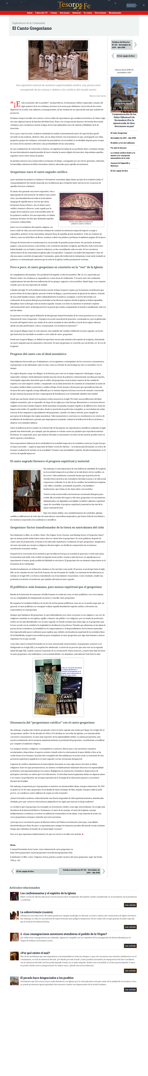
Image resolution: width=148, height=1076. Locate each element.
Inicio (29, 12)
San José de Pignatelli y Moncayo (120, 164)
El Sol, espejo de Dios (25, 871)
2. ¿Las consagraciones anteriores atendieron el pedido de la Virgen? (63, 934)
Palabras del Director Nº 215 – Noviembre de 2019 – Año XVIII (81, 871)
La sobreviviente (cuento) (36, 912)
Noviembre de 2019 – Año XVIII (123, 138)
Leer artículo (130, 905)
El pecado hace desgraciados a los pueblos (46, 978)
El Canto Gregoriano (119, 133)
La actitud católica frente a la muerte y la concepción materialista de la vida (123, 155)
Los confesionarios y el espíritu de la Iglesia (48, 893)
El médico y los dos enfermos (123, 143)
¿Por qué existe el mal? (35, 953)
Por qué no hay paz (119, 148)
